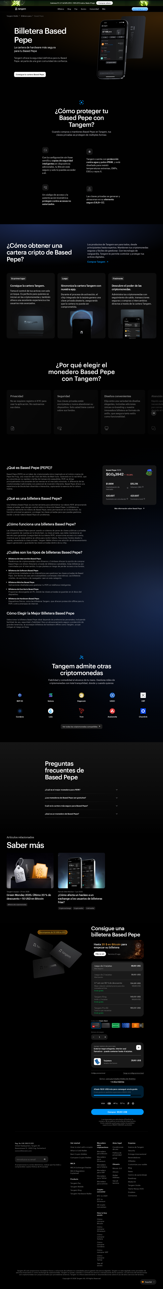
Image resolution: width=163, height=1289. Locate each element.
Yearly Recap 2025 (136, 1188)
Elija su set (100, 954)
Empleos (131, 1192)
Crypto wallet (78, 908)
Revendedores (134, 1157)
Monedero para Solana (102, 1165)
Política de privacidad (117, 1153)
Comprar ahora (104, 3)
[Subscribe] (44, 1159)
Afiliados (131, 1161)
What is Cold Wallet (78, 1150)
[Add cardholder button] (138, 1047)
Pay (76, 9)
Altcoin (116, 1172)
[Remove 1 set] (93, 1037)
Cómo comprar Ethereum (101, 1229)
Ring (69, 9)
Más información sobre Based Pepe (128, 508)
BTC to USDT (102, 1195)
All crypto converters (101, 1205)
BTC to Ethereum (101, 1200)
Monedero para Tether (102, 1177)
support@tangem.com (23, 1150)
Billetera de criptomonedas (17, 904)
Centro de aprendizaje (137, 1175)
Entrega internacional (137, 1154)
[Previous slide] (9, 413)
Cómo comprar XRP (102, 1251)
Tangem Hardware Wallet (81, 1193)
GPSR (115, 1158)
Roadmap (132, 1178)
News (130, 1171)
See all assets (99, 1264)
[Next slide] (153, 413)
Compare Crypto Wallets (80, 1157)
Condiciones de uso (118, 1148)
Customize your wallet (137, 1164)
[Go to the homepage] (20, 9)
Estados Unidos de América (124, 1079)
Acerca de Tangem (136, 1147)
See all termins (116, 1182)
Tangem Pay (75, 1183)
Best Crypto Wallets (78, 1154)
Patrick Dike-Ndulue (66, 891)
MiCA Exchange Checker (80, 1167)
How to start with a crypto (81, 1147)
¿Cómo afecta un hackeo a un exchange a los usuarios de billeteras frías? (80, 898)
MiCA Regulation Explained (77, 1172)
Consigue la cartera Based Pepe (30, 74)
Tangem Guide (134, 1185)
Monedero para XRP (101, 1171)
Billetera (61, 9)
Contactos (132, 1195)
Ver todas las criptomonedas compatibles (80, 726)
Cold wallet (90, 908)
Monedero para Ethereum (101, 1159)
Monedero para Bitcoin (102, 1152)
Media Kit (132, 1181)
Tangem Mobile (76, 1186)
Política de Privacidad (40, 1166)
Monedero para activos (102, 1182)
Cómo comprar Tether (100, 1257)
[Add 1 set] (105, 1037)
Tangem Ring (76, 1190)
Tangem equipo (13, 891)
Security (131, 1150)
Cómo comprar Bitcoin (100, 1221)
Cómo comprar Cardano (100, 1244)
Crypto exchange (65, 908)
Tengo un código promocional (133, 1073)
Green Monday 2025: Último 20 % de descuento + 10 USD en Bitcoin (29, 896)
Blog (130, 1168)
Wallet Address (116, 1176)
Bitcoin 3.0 (117, 1168)
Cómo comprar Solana (100, 1236)
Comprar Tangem (140, 9)
